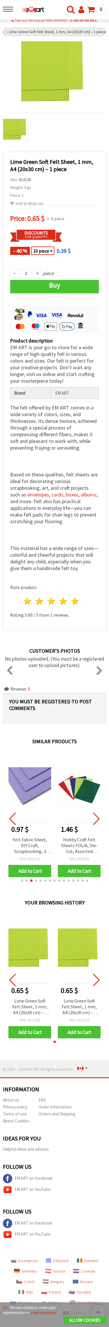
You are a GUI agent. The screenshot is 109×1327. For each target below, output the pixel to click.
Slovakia (83, 1292)
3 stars (52, 601)
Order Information (55, 1107)
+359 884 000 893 (83, 20)
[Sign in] (82, 10)
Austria (59, 1271)
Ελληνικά (61, 1260)
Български (27, 1260)
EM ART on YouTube (33, 1189)
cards (57, 494)
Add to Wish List (29, 203)
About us (11, 1100)
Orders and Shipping (57, 1114)
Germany (29, 1271)
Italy (29, 1292)
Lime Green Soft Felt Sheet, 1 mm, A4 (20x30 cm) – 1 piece (29, 1007)
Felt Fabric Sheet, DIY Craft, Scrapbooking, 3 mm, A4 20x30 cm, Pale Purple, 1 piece (30, 846)
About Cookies (16, 1121)
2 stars (40, 601)
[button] (22, 880)
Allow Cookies (84, 1320)
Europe (86, 1281)
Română (91, 1260)
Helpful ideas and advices (26, 1149)
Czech (29, 1281)
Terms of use (15, 1114)
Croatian (88, 1271)
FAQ (42, 1100)
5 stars (75, 601)
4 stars (63, 601)
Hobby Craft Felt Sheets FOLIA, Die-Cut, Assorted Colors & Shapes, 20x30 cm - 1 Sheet (79, 846)
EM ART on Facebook (33, 1178)
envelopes (38, 494)
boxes (72, 494)
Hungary (57, 1281)
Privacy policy (15, 1107)
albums (89, 494)
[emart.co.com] (30, 10)
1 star (28, 601)
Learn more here (43, 1312)
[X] (5, 1307)
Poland (55, 1292)
